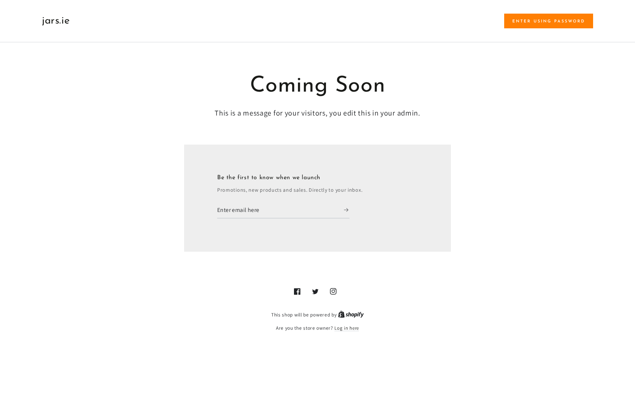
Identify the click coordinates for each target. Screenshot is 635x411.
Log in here (346, 328)
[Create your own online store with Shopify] (351, 315)
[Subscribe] (346, 210)
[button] (548, 21)
